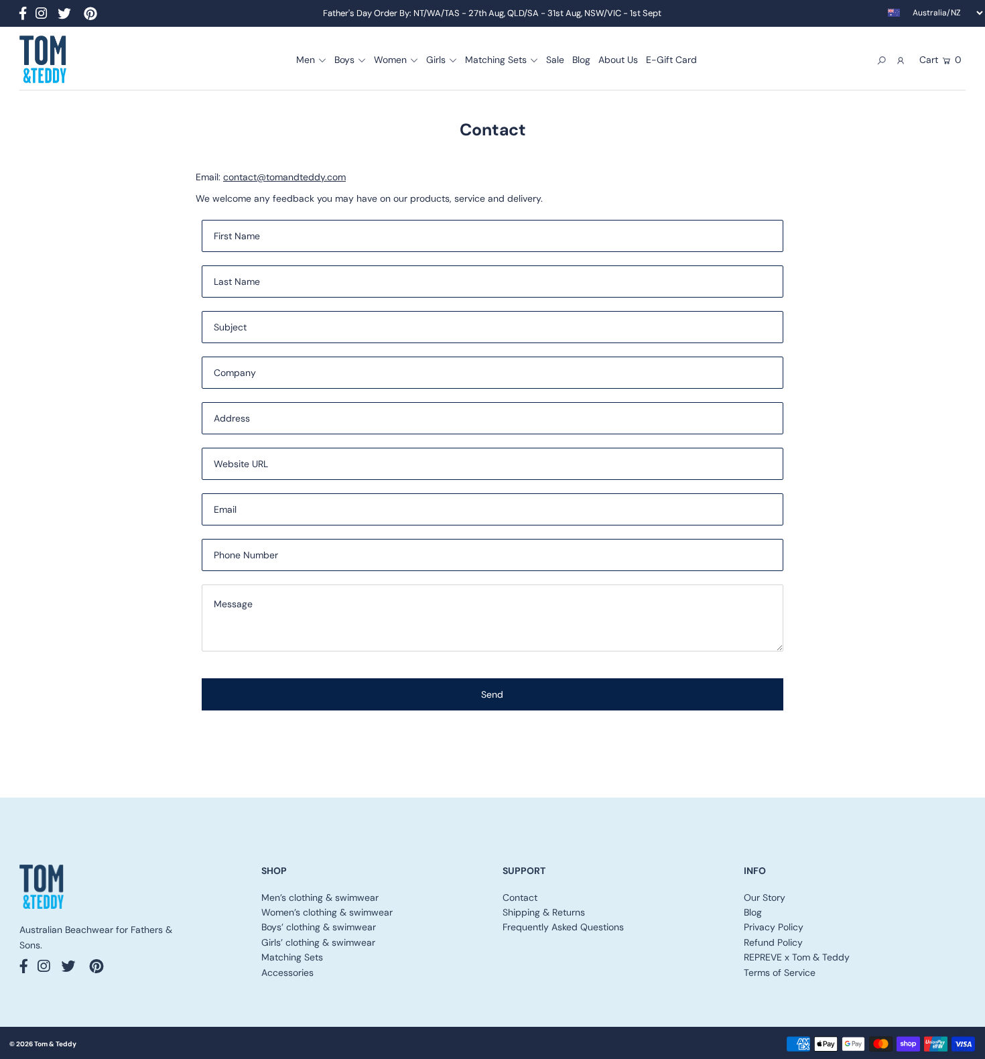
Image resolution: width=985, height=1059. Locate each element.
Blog (753, 912)
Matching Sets (496, 60)
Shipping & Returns (544, 912)
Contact (520, 897)
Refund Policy (773, 942)
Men (305, 60)
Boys (344, 60)
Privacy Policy (773, 927)
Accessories (287, 973)
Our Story (764, 897)
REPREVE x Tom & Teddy (797, 957)
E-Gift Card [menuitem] (671, 60)
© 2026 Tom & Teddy (42, 1044)
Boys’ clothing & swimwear (318, 927)
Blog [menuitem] (581, 60)
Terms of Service (779, 973)
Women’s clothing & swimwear (327, 912)
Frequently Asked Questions (563, 927)
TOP (961, 1044)
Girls (436, 60)
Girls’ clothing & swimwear (318, 942)
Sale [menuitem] (555, 60)
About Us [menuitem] (618, 60)
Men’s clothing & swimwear (320, 897)
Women (390, 60)
